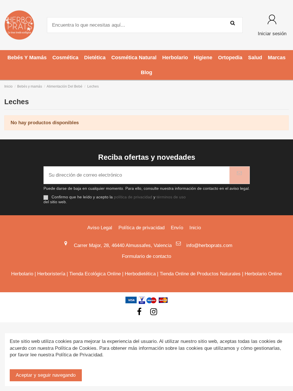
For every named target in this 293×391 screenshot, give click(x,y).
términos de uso (171, 197)
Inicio (195, 227)
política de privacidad (133, 197)
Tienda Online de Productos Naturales (200, 274)
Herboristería (51, 274)
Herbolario (22, 274)
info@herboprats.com (209, 245)
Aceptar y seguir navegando (46, 375)
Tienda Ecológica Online (95, 274)
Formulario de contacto (146, 256)
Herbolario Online (263, 274)
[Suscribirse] (239, 175)
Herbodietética (140, 274)
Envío (177, 227)
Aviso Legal (99, 227)
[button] (27, 57)
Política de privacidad (141, 227)
